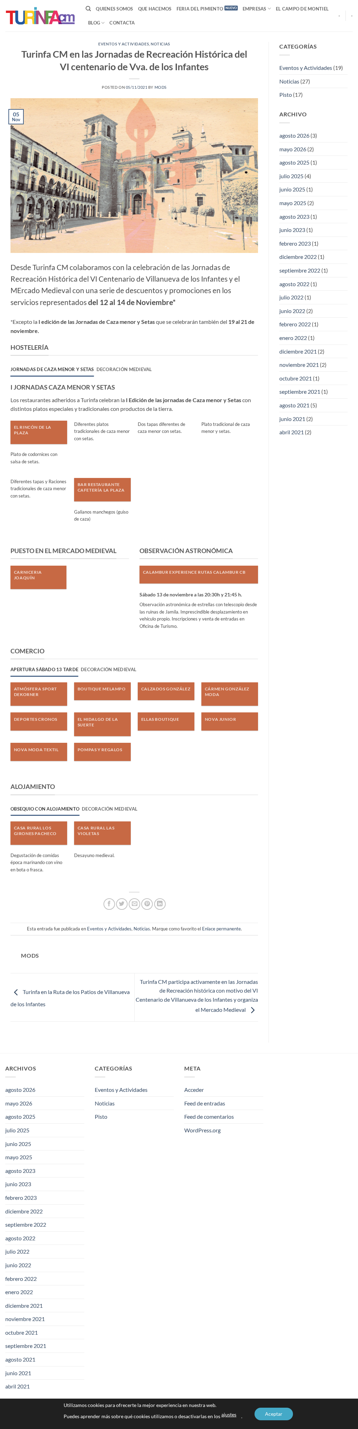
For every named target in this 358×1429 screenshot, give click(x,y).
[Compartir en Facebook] (109, 904)
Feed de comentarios (209, 1116)
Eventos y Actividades (123, 44)
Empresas (254, 9)
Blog (94, 23)
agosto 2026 (294, 135)
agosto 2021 (294, 405)
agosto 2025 (294, 162)
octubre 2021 (295, 378)
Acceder (194, 1089)
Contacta (122, 23)
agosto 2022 (294, 284)
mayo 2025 (292, 203)
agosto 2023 (294, 216)
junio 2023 (292, 229)
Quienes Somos (114, 9)
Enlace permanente (221, 928)
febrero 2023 (295, 243)
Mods (161, 87)
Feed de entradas (204, 1103)
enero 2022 (293, 337)
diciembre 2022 (298, 256)
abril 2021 (291, 432)
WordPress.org (202, 1130)
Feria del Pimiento (200, 9)
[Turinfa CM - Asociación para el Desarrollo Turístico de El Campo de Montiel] (40, 16)
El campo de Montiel (302, 9)
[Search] (88, 8)
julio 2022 (291, 297)
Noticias (160, 44)
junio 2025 (292, 189)
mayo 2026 (292, 149)
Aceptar (273, 1414)
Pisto (285, 94)
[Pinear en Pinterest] (147, 904)
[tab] (52, 369)
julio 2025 (291, 176)
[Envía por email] (134, 904)
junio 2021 (292, 418)
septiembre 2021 (299, 391)
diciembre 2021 (298, 351)
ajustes (228, 1414)
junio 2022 (292, 310)
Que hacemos (155, 9)
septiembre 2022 (299, 270)
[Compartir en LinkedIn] (160, 904)
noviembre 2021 (299, 364)
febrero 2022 (295, 324)
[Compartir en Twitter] (122, 904)
